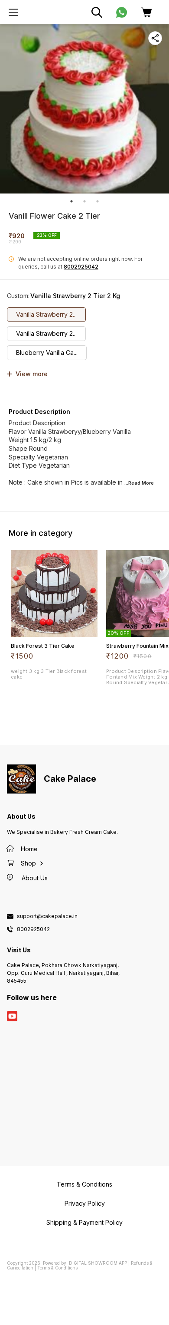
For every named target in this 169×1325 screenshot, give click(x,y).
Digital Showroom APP (98, 1263)
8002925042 (81, 266)
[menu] (13, 12)
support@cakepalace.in (47, 916)
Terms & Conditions (57, 1267)
